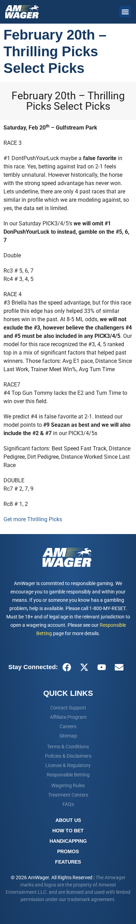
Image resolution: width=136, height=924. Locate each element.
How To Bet (68, 830)
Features (68, 862)
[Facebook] (66, 667)
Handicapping (68, 841)
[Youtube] (101, 667)
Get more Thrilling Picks (32, 519)
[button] (125, 11)
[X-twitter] (84, 667)
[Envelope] (119, 667)
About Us (68, 820)
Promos (68, 851)
